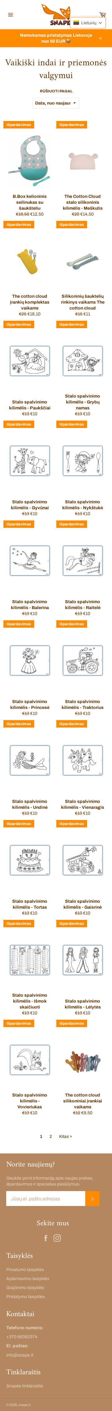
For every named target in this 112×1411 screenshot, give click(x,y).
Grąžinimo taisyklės (25, 1287)
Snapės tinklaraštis (24, 1386)
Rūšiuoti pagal (56, 91)
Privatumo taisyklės (25, 1269)
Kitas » (65, 1136)
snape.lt (24, 1405)
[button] (87, 22)
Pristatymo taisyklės (25, 1296)
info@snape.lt (19, 1355)
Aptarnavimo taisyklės (27, 1278)
